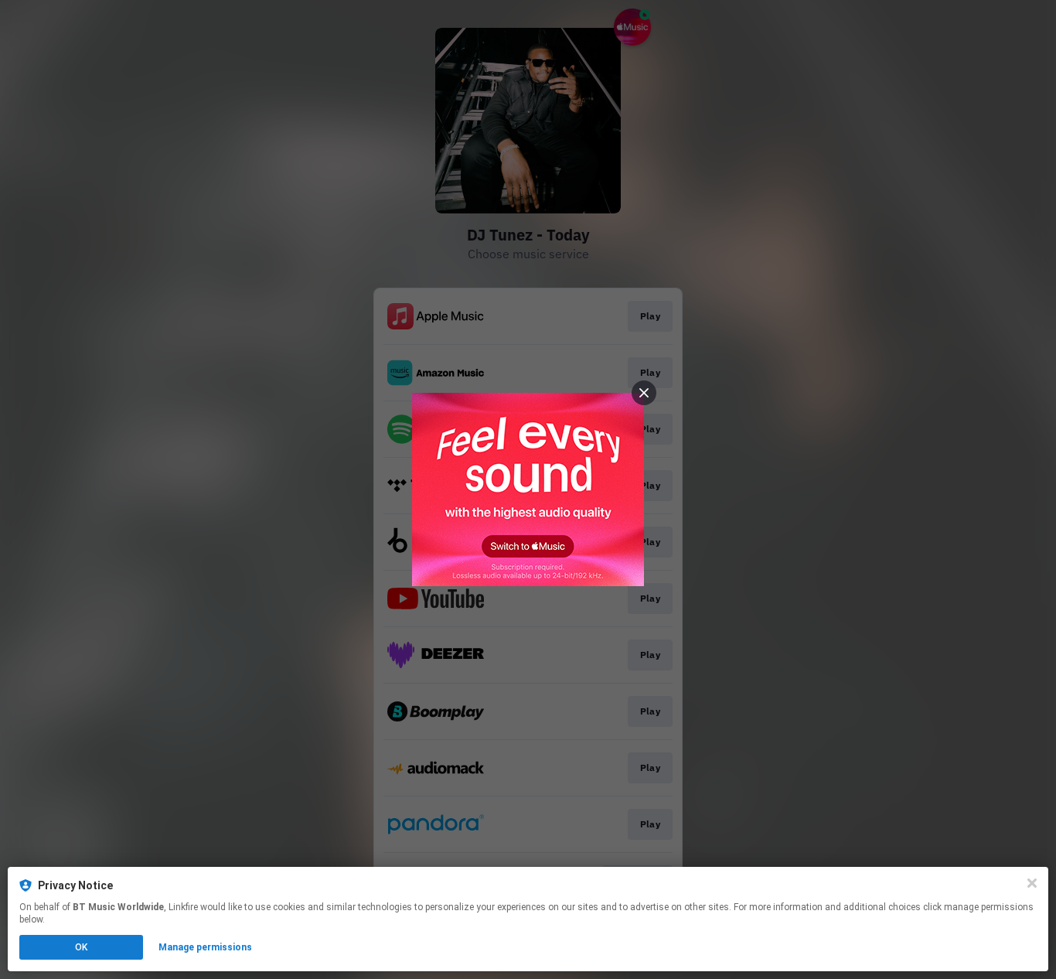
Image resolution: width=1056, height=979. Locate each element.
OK (81, 947)
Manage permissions (205, 947)
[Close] (1032, 883)
